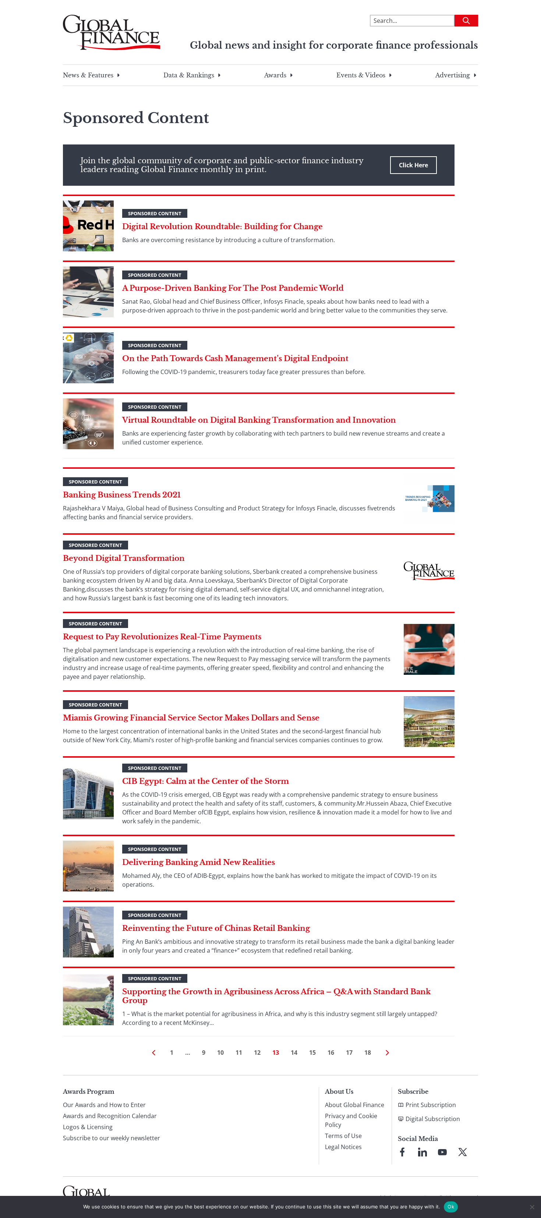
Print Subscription (431, 1105)
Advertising (452, 75)
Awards (275, 75)
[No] (531, 1207)
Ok (451, 1207)
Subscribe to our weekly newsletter (111, 1138)
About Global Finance (354, 1105)
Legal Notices (343, 1147)
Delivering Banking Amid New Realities (198, 862)
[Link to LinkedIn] (422, 1152)
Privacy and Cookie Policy (351, 1120)
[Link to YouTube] (442, 1152)
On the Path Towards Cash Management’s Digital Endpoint (235, 358)
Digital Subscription (433, 1119)
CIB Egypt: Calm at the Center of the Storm (205, 781)
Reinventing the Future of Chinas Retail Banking (216, 928)
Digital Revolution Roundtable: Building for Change (222, 226)
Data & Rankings (188, 75)
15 (312, 1052)
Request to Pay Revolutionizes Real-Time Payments (162, 636)
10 (220, 1052)
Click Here (413, 165)
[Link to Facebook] (402, 1152)
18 (367, 1052)
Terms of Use (343, 1136)
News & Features (88, 75)
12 (257, 1052)
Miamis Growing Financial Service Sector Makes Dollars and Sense (191, 717)
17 (349, 1052)
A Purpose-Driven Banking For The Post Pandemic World (233, 288)
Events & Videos (360, 75)
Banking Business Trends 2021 (122, 495)
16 (331, 1052)
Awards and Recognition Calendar (110, 1116)
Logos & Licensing (88, 1127)
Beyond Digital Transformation (124, 558)
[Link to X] (462, 1152)
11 (239, 1052)
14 (294, 1052)
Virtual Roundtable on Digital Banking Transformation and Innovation (259, 420)
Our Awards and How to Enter (104, 1105)
